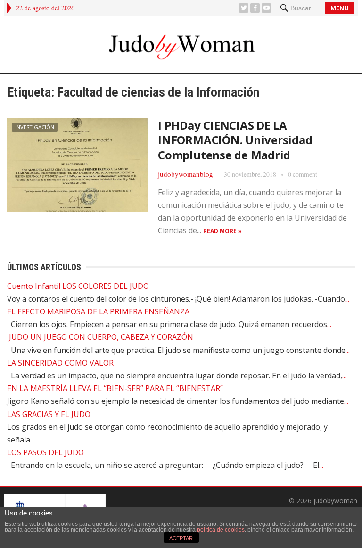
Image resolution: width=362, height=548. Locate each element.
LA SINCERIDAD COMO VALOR (60, 363)
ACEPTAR (181, 538)
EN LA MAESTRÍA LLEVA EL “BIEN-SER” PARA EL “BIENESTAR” (115, 388)
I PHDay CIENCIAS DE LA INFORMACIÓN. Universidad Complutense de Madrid (235, 139)
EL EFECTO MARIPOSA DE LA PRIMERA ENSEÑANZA (98, 311)
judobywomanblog (185, 174)
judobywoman (335, 500)
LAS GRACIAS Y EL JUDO (48, 414)
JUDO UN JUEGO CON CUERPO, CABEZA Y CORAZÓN (100, 337)
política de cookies (221, 529)
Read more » (222, 231)
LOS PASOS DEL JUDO (45, 452)
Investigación (34, 127)
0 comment (302, 174)
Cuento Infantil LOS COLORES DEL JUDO (78, 286)
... (347, 299)
